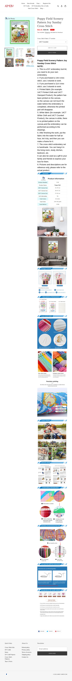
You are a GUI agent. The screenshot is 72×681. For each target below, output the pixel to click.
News (6, 652)
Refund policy (26, 647)
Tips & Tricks (8, 661)
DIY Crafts (8, 650)
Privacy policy (26, 650)
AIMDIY (59, 674)
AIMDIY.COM (64, 674)
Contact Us (25, 657)
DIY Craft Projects (10, 654)
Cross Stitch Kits (9, 647)
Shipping (47, 32)
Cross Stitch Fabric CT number (46, 38)
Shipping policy (26, 654)
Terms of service (26, 652)
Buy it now (52, 52)
